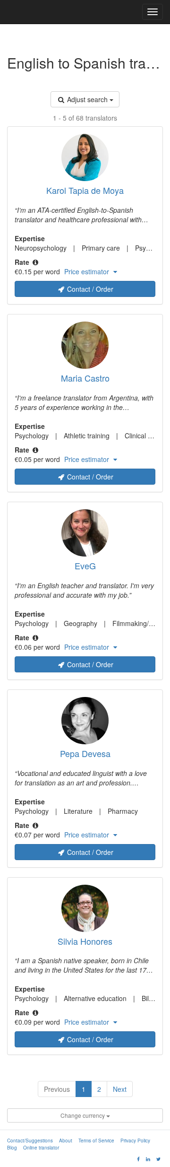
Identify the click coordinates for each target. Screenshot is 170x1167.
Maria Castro (85, 378)
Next (120, 1089)
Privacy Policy (135, 1140)
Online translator (41, 1147)
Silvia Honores (85, 941)
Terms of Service (96, 1140)
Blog (12, 1147)
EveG (85, 565)
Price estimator (87, 271)
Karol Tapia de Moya (85, 190)
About (65, 1140)
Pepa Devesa (85, 753)
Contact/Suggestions (30, 1140)
